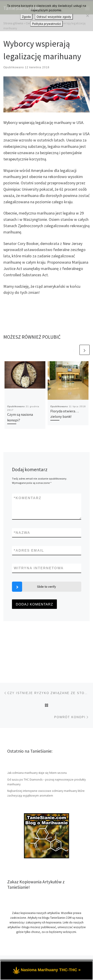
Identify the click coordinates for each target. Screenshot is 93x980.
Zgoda (26, 16)
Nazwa (22, 533)
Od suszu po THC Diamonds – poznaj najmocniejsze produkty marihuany (46, 782)
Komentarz (27, 498)
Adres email (29, 550)
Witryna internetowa (39, 568)
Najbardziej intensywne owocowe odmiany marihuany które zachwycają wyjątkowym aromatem (46, 793)
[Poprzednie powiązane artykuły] (74, 350)
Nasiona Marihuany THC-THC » (51, 970)
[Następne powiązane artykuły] (84, 350)
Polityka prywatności (46, 23)
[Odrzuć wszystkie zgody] (87, 15)
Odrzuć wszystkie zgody (54, 16)
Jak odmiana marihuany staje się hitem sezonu (37, 773)
